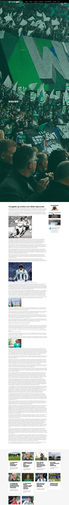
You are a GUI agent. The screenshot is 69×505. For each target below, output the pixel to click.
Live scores (54, 1)
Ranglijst (30, 1)
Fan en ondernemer (48, 1)
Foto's (59, 1)
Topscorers (36, 1)
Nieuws (26, 1)
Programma (41, 1)
